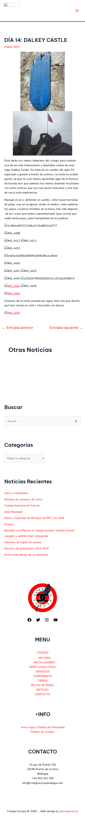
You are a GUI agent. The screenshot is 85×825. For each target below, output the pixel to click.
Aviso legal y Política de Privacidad (42, 727)
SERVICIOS (43, 671)
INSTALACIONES (44, 662)
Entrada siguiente (66, 327)
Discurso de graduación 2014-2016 (26, 548)
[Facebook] (29, 620)
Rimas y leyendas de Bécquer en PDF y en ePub (34, 518)
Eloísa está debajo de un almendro (26, 555)
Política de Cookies (42, 732)
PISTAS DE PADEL (42, 685)
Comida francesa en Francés (22, 505)
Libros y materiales (16, 493)
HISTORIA (44, 658)
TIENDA (43, 681)
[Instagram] (47, 620)
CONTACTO (42, 694)
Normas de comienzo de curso (23, 499)
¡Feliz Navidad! (13, 512)
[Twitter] (38, 620)
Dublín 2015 (12, 47)
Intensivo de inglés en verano (22, 542)
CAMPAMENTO (42, 676)
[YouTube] (56, 620)
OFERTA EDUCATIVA (42, 667)
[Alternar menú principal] (77, 11)
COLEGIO (42, 652)
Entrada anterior (17, 327)
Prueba (8, 524)
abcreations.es (69, 811)
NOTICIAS (42, 690)
